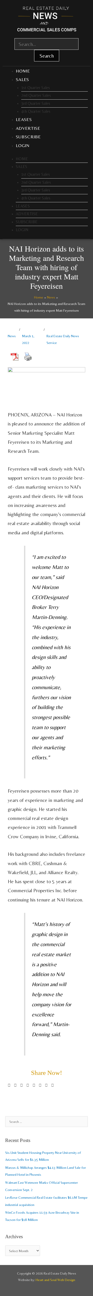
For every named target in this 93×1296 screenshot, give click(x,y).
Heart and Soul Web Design (55, 1280)
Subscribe (28, 136)
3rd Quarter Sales (35, 103)
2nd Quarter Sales (36, 95)
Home (23, 71)
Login (23, 145)
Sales (22, 79)
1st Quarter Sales (35, 87)
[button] (9, 1085)
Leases (24, 119)
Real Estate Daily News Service (63, 339)
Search (47, 56)
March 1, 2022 (28, 339)
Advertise (28, 128)
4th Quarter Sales (35, 111)
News (12, 336)
